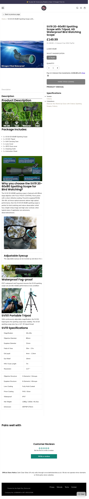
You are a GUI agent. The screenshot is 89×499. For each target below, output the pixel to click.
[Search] (77, 8)
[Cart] (84, 8)
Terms (67, 487)
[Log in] (81, 8)
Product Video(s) (55, 87)
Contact (74, 487)
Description (6, 89)
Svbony (49, 99)
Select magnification (55, 53)
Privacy (52, 487)
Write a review (44, 456)
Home (4, 19)
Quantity (50, 63)
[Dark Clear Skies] (44, 8)
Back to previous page (11, 14)
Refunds (59, 487)
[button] (3, 8)
